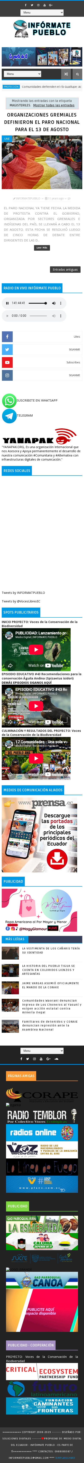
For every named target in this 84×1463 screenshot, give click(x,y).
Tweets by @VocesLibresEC (21, 601)
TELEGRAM (25, 415)
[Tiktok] (62, 1058)
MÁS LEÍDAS (15, 939)
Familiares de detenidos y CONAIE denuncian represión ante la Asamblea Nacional (50, 1025)
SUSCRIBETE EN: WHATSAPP (37, 400)
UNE (6, 139)
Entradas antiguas (65, 269)
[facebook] (26, 5)
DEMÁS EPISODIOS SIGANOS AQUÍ (26, 683)
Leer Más (42, 247)
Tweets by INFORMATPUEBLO (23, 593)
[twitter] (32, 5)
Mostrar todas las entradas (54, 105)
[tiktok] (57, 4)
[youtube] (44, 5)
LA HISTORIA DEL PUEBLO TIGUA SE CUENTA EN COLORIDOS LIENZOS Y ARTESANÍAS (48, 969)
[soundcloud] (56, 1059)
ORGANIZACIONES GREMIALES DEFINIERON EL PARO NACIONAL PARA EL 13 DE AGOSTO (42, 122)
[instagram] (38, 5)
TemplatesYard (65, 1458)
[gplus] (51, 5)
